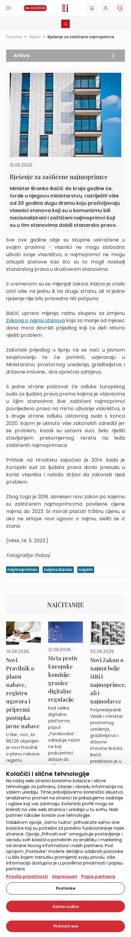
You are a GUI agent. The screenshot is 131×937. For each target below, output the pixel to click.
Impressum (64, 876)
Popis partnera (98, 876)
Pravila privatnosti (27, 876)
